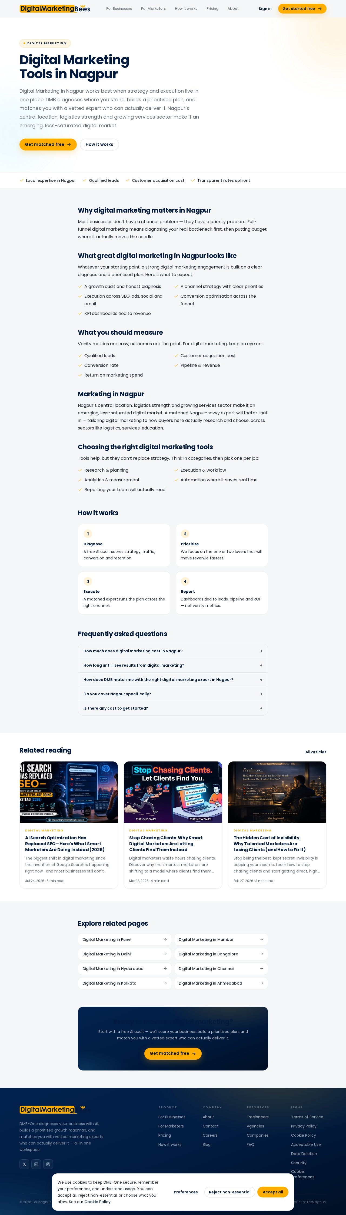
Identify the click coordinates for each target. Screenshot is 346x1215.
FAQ (250, 1144)
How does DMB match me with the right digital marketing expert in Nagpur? (173, 679)
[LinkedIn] (36, 1164)
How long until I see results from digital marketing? (173, 665)
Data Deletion (304, 1153)
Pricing (212, 8)
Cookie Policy (303, 1135)
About (233, 8)
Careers (210, 1135)
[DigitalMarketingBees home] (55, 8)
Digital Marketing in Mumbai (206, 939)
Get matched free (44, 144)
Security (299, 1163)
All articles (316, 752)
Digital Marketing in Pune (106, 939)
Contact (211, 1126)
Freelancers (258, 1117)
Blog (207, 1144)
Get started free (298, 8)
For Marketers (153, 8)
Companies (258, 1135)
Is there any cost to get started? (173, 708)
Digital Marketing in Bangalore (208, 954)
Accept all (273, 1192)
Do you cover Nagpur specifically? (173, 694)
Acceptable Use (306, 1144)
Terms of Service (307, 1117)
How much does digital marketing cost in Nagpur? (173, 651)
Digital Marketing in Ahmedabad (210, 983)
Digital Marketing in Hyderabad (113, 968)
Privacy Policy (304, 1126)
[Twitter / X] (24, 1164)
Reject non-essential (230, 1192)
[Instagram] (48, 1164)
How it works (186, 8)
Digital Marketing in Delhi (106, 954)
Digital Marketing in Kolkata (109, 983)
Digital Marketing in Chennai (206, 968)
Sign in (265, 8)
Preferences (186, 1192)
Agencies (255, 1126)
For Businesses (119, 8)
